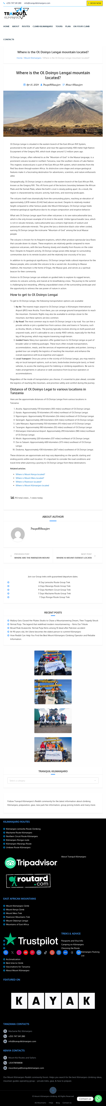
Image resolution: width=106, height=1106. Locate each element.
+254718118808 (15, 1062)
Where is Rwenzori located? (29, 481)
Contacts (8, 39)
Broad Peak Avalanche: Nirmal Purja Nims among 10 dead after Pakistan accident (47, 628)
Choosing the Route (70, 948)
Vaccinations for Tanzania (18, 966)
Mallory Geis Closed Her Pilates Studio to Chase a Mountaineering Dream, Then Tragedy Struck (54, 620)
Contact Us (67, 1103)
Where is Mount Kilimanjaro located (32, 485)
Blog (58, 1103)
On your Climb (81, 26)
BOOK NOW (95, 3)
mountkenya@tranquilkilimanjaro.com (26, 1068)
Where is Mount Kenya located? (30, 474)
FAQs (51, 1103)
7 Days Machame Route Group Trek (54, 593)
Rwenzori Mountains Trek (18, 917)
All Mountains (40, 1103)
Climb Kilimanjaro (43, 26)
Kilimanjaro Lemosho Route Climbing (23, 829)
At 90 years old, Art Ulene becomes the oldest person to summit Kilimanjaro (45, 631)
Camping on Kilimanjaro (72, 944)
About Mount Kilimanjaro (17, 970)
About (15, 26)
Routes (26, 26)
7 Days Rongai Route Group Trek (54, 597)
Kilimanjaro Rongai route (17, 840)
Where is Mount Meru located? (30, 478)
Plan (68, 26)
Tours (59, 26)
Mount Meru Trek (14, 913)
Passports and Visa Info (72, 940)
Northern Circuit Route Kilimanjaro (22, 836)
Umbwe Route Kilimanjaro (18, 847)
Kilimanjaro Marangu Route (18, 843)
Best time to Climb (14, 963)
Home (6, 26)
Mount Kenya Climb (15, 909)
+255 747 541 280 (16, 1036)
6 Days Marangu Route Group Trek (54, 586)
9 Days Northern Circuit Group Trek (54, 589)
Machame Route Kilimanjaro (19, 832)
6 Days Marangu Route (52, 722)
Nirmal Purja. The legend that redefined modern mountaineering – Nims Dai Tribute (49, 624)
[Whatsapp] (98, 1099)
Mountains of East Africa (17, 924)
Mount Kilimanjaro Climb (17, 906)
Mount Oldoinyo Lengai (17, 920)
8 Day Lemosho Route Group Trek (54, 582)
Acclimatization (13, 959)
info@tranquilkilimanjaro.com (22, 1041)
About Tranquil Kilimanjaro (73, 856)
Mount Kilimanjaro (32, 58)
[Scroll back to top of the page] (53, 1090)
